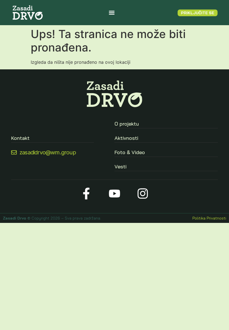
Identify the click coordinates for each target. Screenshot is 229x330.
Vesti (121, 166)
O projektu (127, 124)
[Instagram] (142, 193)
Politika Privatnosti (209, 218)
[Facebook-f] (86, 193)
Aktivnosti (126, 138)
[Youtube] (114, 193)
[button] (111, 12)
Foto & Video (130, 152)
